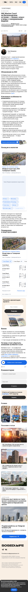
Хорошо (14, 589)
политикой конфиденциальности (14, 315)
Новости (8, 23)
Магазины (14, 198)
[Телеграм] (3, 549)
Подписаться (13, 536)
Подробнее (19, 586)
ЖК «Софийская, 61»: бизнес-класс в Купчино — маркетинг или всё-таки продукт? (12, 467)
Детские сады (8, 208)
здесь (12, 93)
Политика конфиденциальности (10, 553)
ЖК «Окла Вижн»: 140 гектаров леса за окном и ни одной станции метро (13, 445)
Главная (3, 23)
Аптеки (6, 198)
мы (16, 2)
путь (11, 2)
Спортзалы (6, 205)
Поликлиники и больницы (10, 202)
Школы (15, 205)
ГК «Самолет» (15, 58)
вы (20, 2)
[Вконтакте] (6, 549)
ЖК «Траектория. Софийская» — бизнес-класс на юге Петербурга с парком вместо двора (13, 489)
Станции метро (19, 208)
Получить (14, 311)
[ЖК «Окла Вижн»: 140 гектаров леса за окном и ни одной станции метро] (14, 435)
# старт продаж (6, 8)
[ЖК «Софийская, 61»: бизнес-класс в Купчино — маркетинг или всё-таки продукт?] (14, 456)
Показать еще (21, 290)
